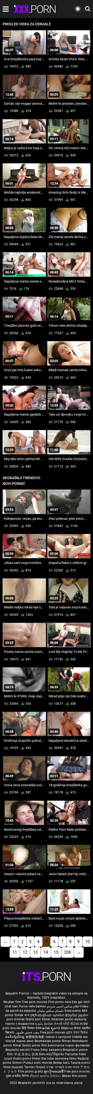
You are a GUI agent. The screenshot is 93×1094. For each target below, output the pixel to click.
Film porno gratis (31, 1071)
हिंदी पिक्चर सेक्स (31, 1028)
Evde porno (73, 1011)
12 (25, 952)
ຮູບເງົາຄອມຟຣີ (54, 1071)
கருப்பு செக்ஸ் (44, 1024)
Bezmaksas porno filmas (53, 1041)
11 (14, 952)
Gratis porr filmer (38, 1019)
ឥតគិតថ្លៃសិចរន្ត (15, 1037)
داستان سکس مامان (50, 1011)
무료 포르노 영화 (26, 1054)
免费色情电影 (35, 1037)
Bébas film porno (74, 1076)
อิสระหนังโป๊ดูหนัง (52, 1054)
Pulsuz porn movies (38, 1063)
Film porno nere (59, 1002)
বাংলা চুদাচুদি (30, 1015)
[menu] (6, 9)
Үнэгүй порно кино (20, 1041)
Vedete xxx (80, 1037)
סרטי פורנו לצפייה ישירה (62, 1067)
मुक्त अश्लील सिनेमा (18, 1076)
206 (67, 952)
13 (35, 952)
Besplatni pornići (18, 1050)
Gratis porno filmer (27, 1058)
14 (45, 952)
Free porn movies (35, 1002)
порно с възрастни (19, 1024)
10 (87, 941)
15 (56, 952)
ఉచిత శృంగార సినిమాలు (58, 1028)
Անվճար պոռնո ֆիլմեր (57, 1015)
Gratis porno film (35, 1045)
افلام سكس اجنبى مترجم (63, 1006)
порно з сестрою (58, 1037)
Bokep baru (61, 1063)
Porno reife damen (32, 1006)
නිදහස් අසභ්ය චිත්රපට (46, 1076)
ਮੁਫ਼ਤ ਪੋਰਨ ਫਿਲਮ (77, 1032)
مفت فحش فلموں (28, 1032)
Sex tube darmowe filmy (59, 1058)
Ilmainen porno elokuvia (69, 1019)
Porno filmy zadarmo (47, 1050)
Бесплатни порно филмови (69, 1045)
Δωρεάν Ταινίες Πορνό (29, 1067)
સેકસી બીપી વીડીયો (66, 1024)
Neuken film (12, 1002)
